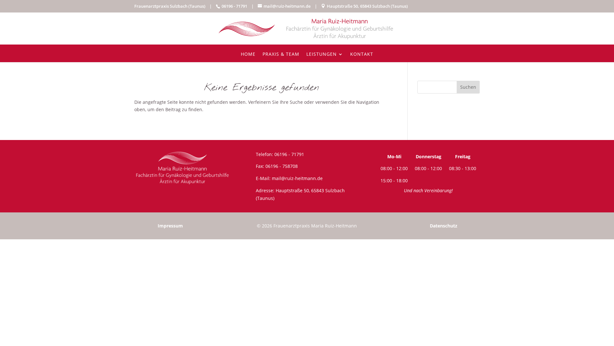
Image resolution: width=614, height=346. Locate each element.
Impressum (170, 226)
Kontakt (361, 54)
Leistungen (321, 54)
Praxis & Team (281, 54)
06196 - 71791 (289, 154)
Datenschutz (443, 226)
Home (248, 54)
